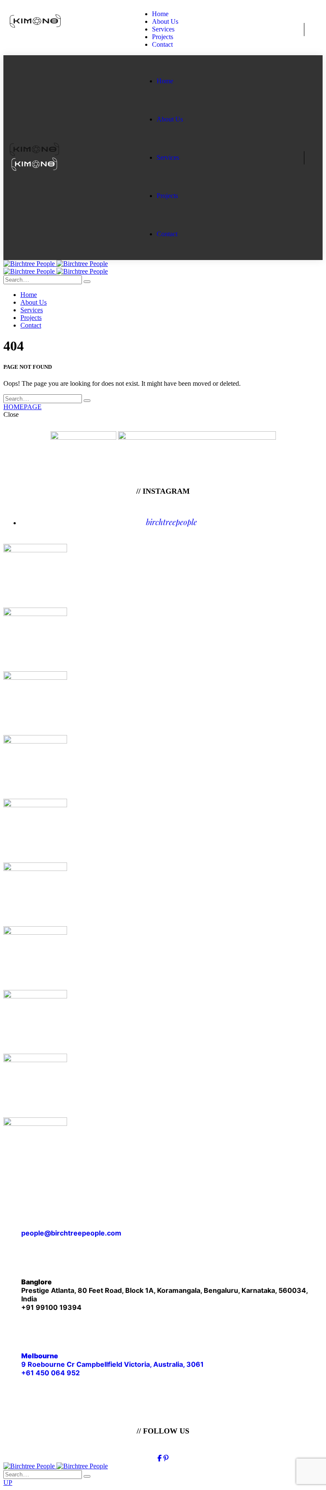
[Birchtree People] (55, 263)
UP (7, 1482)
